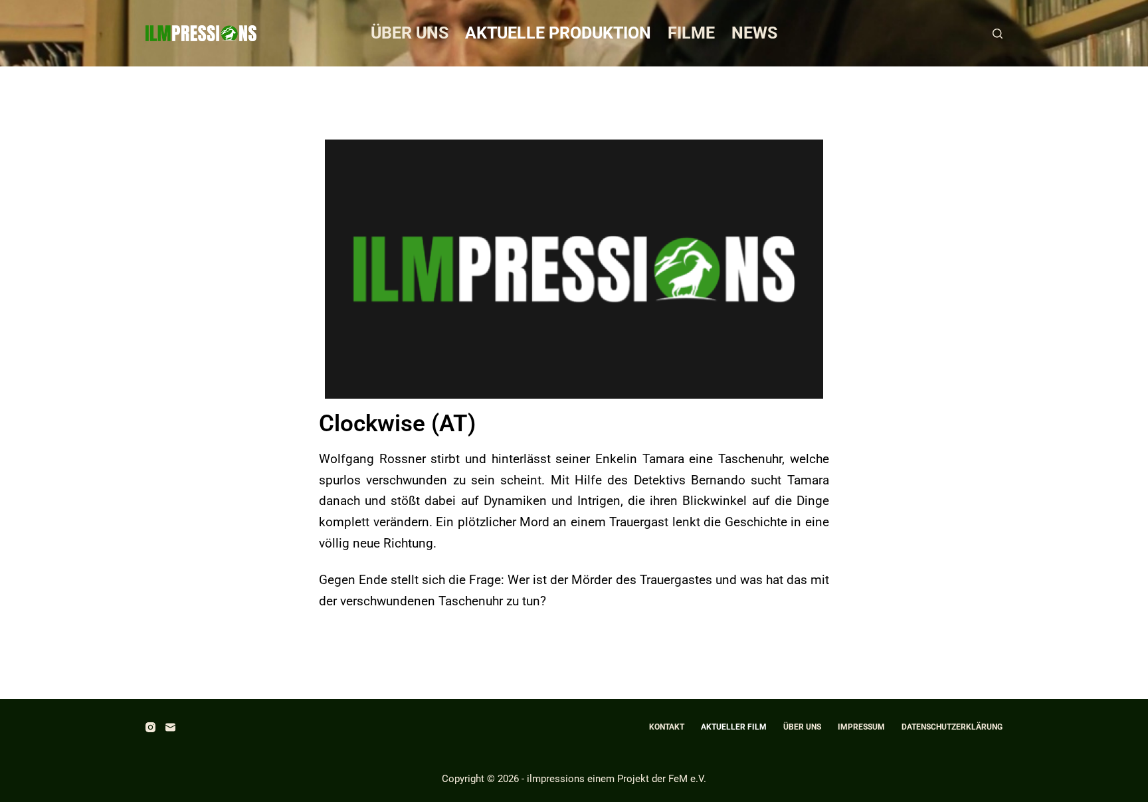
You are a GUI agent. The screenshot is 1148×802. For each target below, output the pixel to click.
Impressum (861, 727)
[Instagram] (150, 727)
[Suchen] (998, 34)
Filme (691, 33)
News (754, 33)
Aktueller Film (734, 727)
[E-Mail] (170, 727)
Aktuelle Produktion (558, 33)
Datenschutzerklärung (952, 727)
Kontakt (666, 727)
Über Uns (409, 33)
